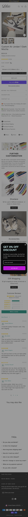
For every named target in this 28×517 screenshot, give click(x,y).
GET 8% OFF (14, 268)
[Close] (25, 244)
